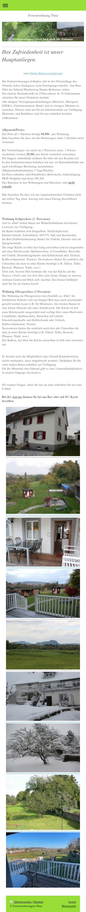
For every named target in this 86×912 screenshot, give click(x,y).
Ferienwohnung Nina (43, 15)
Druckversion (23, 902)
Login (72, 902)
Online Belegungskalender (46, 73)
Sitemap (38, 902)
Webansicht (69, 906)
